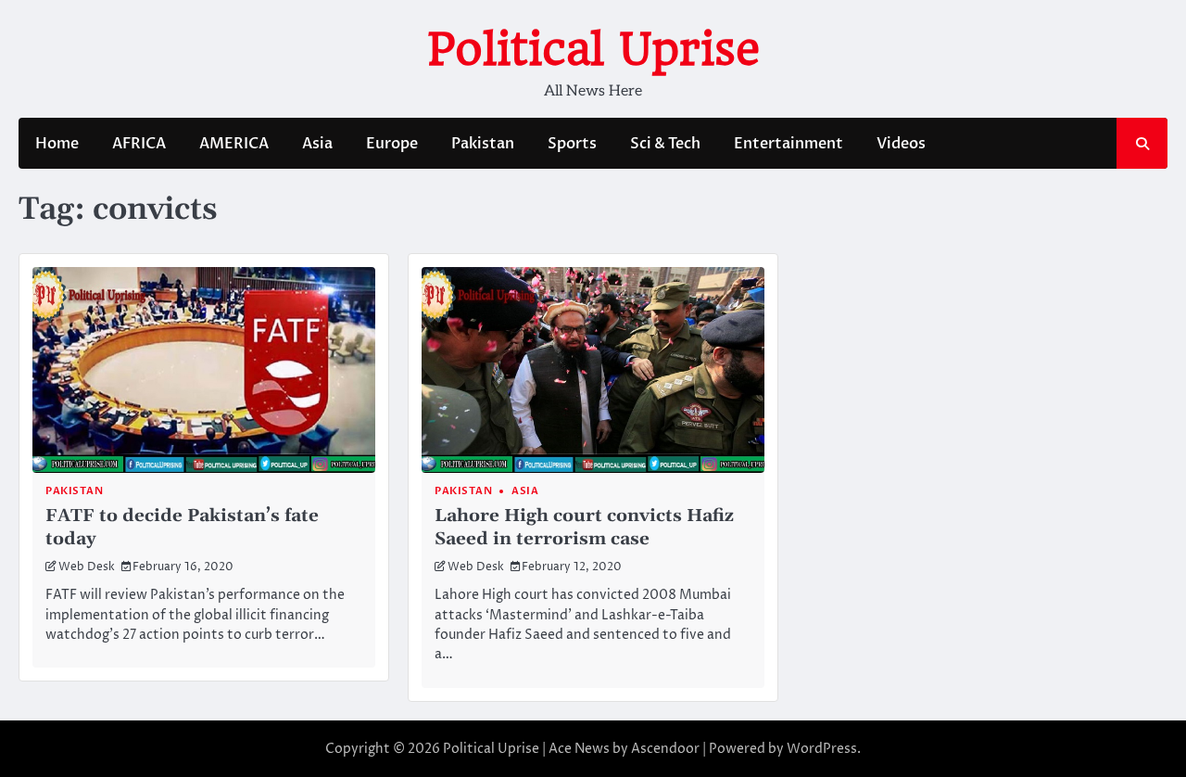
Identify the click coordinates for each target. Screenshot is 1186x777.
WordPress (822, 749)
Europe (392, 144)
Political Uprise (593, 49)
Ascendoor (665, 749)
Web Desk (86, 567)
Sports (572, 144)
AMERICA (234, 144)
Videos (901, 144)
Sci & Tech (665, 144)
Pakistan (482, 144)
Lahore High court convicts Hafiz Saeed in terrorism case (584, 527)
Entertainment (788, 144)
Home (57, 144)
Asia (317, 144)
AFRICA (139, 144)
